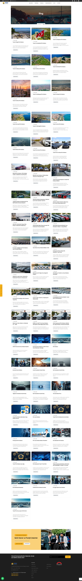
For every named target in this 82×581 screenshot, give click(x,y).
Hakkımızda (33, 564)
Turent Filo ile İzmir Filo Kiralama (39, 150)
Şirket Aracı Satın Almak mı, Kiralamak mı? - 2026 (20, 324)
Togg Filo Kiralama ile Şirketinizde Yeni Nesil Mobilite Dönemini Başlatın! (20, 202)
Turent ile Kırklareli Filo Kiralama (59, 66)
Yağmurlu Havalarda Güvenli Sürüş (19, 393)
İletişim (32, 577)
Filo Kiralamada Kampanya (18, 487)
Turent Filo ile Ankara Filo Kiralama (59, 152)
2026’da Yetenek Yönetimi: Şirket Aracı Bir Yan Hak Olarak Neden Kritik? (60, 202)
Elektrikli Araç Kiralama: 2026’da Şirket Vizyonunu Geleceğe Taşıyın (40, 176)
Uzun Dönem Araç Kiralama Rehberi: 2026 (41, 247)
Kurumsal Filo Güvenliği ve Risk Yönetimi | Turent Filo (21, 299)
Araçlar (32, 573)
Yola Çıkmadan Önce (57, 393)
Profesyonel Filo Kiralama (17, 440)
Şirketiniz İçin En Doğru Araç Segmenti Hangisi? (40, 273)
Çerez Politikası (49, 566)
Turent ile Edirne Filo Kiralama (18, 100)
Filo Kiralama (55, 346)
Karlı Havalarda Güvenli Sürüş (38, 393)
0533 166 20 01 (14, 575)
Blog (43, 24)
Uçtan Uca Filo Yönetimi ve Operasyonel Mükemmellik (40, 298)
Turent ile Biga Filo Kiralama (18, 42)
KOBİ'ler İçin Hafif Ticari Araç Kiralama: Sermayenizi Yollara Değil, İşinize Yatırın (40, 324)
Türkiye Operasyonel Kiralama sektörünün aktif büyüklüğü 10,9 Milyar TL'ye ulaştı (61, 464)
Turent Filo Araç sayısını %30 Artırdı (20, 510)
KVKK (47, 568)
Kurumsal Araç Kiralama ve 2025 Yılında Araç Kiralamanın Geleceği (41, 347)
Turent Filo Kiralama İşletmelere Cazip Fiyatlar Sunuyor (20, 418)
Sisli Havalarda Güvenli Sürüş (58, 370)
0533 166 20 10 (14, 574)
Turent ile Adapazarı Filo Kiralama (59, 39)
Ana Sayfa (39, 24)
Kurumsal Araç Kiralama (17, 370)
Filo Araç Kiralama (36, 417)
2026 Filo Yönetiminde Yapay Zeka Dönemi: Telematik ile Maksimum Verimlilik (19, 225)
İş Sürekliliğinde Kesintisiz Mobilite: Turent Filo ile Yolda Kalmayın (61, 298)
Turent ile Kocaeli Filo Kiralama (19, 124)
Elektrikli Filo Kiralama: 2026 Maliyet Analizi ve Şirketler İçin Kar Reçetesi (20, 174)
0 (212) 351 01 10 (27, 543)
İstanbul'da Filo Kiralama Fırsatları (39, 487)
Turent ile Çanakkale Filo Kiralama (39, 43)
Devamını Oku (56, 47)
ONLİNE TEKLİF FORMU (19, 543)
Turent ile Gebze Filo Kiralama (59, 94)
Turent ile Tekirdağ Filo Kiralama (39, 126)
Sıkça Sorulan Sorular (34, 568)
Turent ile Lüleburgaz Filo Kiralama (39, 94)
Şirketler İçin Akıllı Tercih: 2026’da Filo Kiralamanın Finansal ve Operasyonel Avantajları (20, 277)
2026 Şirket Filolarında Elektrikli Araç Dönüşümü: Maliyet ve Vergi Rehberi (60, 226)
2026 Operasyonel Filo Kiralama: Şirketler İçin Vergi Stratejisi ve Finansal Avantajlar (61, 324)
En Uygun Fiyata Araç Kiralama (59, 487)
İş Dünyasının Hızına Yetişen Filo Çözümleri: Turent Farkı (59, 251)
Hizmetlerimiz (33, 566)
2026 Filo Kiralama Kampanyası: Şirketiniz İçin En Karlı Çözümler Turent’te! (41, 200)
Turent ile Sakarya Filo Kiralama (19, 68)
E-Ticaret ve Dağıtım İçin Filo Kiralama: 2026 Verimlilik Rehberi (20, 248)
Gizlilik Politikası (49, 564)
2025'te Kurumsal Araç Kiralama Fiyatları (21, 346)
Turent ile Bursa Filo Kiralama (18, 149)
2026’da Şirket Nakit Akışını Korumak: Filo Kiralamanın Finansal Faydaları (41, 226)
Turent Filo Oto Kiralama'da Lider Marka (61, 417)
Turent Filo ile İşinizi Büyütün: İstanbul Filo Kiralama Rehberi (61, 180)
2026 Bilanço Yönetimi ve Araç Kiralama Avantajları (61, 273)
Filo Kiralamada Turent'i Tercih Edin (40, 463)
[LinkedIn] (78, 1)
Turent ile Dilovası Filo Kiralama (39, 68)
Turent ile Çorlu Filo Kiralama (58, 124)
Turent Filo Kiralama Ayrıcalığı (18, 463)
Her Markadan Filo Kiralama (58, 440)
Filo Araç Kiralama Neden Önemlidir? (40, 440)
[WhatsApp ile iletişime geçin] (2, 578)
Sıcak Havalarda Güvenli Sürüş (39, 370)
